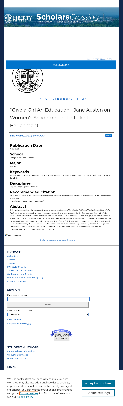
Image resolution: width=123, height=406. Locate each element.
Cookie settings (29, 393)
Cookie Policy (25, 397)
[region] (61, 388)
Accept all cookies (98, 383)
